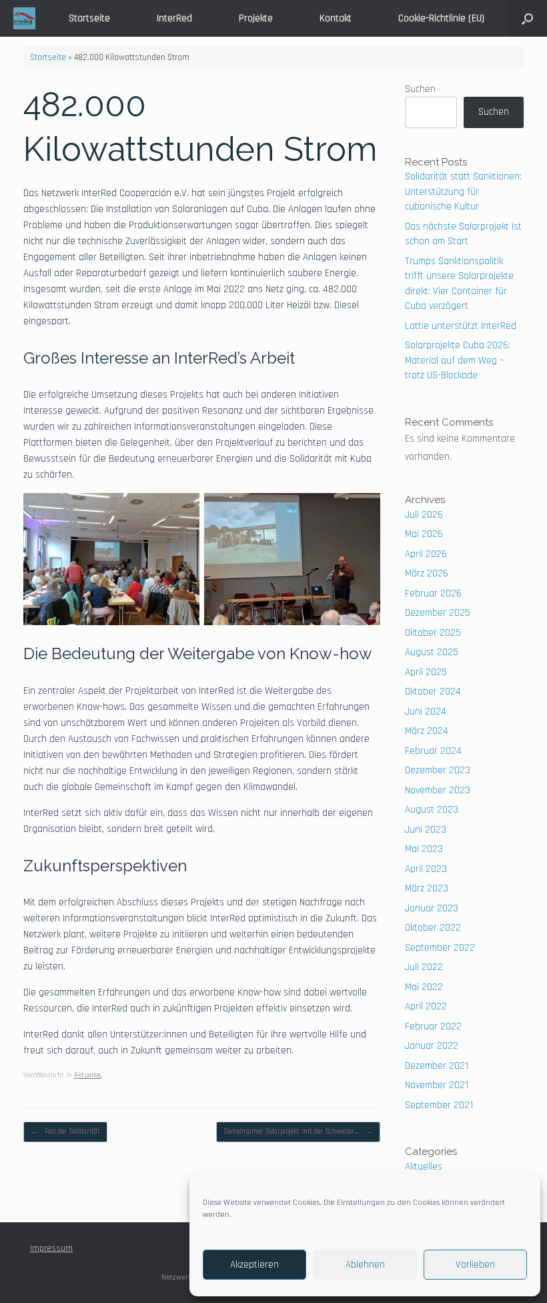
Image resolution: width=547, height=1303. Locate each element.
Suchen (420, 89)
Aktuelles (87, 1075)
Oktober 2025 (433, 632)
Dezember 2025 (437, 612)
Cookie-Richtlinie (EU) (441, 18)
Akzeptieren (254, 1264)
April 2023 (426, 869)
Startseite (89, 18)
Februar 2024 (433, 751)
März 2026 (426, 573)
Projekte (256, 18)
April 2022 (426, 1006)
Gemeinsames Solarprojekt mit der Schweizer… (298, 1131)
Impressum (51, 1248)
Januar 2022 (431, 1045)
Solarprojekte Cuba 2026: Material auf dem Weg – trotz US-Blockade (457, 360)
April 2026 (426, 554)
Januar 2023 (431, 908)
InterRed (174, 18)
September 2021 (439, 1105)
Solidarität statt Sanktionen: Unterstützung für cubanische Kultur (463, 191)
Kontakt (336, 18)
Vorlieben (475, 1264)
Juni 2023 (425, 829)
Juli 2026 (424, 514)
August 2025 (431, 652)
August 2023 (431, 809)
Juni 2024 (425, 711)
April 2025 (426, 672)
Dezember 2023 (437, 770)
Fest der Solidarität (65, 1131)
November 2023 (437, 790)
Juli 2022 (424, 967)
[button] (527, 18)
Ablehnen (365, 1264)
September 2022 (440, 947)
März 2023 (426, 888)
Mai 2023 (424, 849)
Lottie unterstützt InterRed (460, 326)
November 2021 (436, 1085)
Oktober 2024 (433, 691)
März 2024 (426, 731)
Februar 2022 (433, 1026)
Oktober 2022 (433, 927)
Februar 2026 (433, 593)
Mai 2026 (424, 534)
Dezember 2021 (436, 1065)
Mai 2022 (424, 987)
